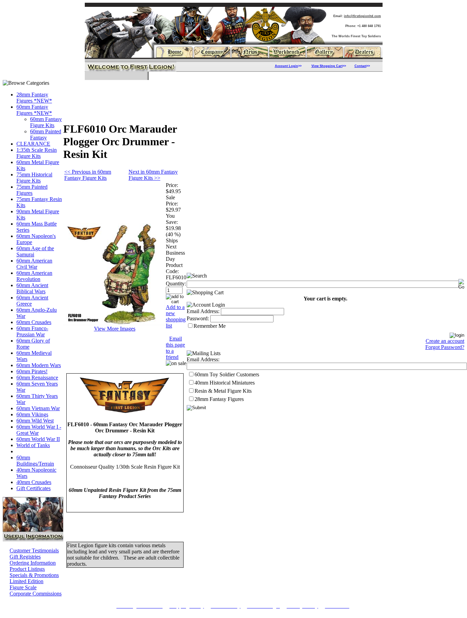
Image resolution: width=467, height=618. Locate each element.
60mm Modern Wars (38, 365)
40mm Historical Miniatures (225, 383)
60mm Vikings (32, 414)
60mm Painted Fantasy (45, 134)
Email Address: (203, 311)
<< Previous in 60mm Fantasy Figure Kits (87, 175)
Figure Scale (23, 587)
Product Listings (27, 569)
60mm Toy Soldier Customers (227, 374)
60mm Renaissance (37, 377)
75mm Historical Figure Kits (34, 178)
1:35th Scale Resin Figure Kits (36, 153)
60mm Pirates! (32, 371)
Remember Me (210, 326)
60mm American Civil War (34, 264)
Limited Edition (26, 581)
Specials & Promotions (34, 575)
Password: (198, 318)
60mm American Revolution (34, 276)
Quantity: (176, 283)
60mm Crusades (33, 322)
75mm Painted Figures (32, 190)
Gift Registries (25, 557)
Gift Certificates (33, 488)
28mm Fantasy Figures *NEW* (34, 98)
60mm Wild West (35, 421)
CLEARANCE (33, 144)
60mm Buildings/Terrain (35, 461)
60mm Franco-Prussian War (32, 331)
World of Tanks (33, 445)
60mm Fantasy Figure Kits (46, 122)
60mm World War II (38, 439)
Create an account (445, 341)
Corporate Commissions (36, 593)
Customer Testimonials (34, 550)
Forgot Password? (444, 347)
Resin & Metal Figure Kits (223, 391)
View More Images (114, 329)
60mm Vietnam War (38, 408)
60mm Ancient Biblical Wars (32, 288)
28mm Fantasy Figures (219, 399)
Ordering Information (33, 563)
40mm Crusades (33, 482)
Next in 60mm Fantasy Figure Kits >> (153, 175)
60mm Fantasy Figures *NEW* (34, 110)
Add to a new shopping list (176, 316)
